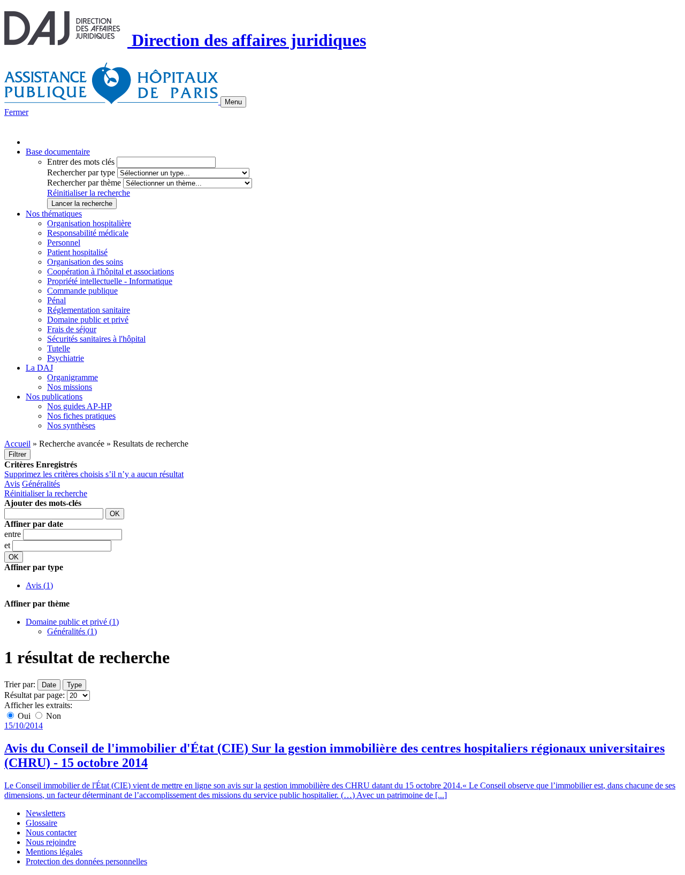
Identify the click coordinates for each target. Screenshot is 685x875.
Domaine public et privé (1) (72, 621)
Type (74, 685)
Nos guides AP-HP (79, 406)
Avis (12, 483)
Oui (24, 715)
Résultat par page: (34, 695)
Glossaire (41, 822)
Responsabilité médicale (87, 232)
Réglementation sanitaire (88, 309)
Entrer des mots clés (81, 161)
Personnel (63, 242)
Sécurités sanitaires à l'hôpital (96, 338)
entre (13, 534)
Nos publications (54, 396)
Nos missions (69, 387)
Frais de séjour (71, 329)
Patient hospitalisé (77, 252)
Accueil (17, 443)
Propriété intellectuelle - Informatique (109, 281)
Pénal (56, 300)
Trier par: (19, 684)
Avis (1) (39, 585)
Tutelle (58, 348)
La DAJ (39, 367)
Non (52, 715)
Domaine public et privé (87, 319)
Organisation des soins (85, 261)
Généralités (41, 483)
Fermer (16, 112)
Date (49, 685)
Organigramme (72, 377)
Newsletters (45, 813)
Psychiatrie (65, 358)
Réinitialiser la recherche (88, 192)
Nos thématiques (54, 213)
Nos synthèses (71, 425)
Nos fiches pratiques (81, 415)
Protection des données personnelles (86, 861)
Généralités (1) (72, 631)
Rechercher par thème (84, 182)
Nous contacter (51, 832)
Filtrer (17, 454)
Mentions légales (54, 851)
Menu (233, 102)
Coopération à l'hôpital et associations (110, 271)
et (8, 545)
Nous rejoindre (51, 842)
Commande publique (82, 290)
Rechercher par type (81, 172)
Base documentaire (58, 151)
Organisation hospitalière (89, 223)
